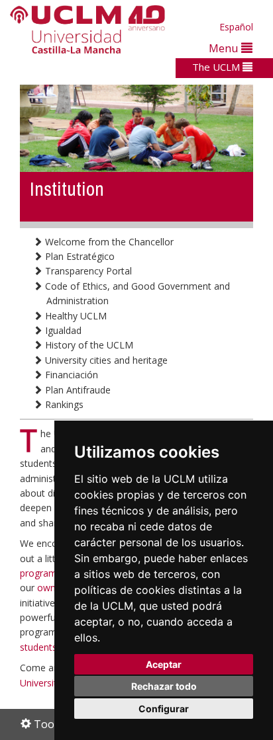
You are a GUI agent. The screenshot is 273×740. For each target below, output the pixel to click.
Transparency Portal (87, 271)
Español (236, 27)
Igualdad (62, 330)
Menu (225, 48)
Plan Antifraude (76, 390)
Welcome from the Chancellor (108, 241)
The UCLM (217, 66)
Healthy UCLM (74, 315)
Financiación (70, 374)
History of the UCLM (87, 345)
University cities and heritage (105, 360)
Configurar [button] (163, 708)
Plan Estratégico (78, 256)
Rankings (62, 404)
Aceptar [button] (164, 664)
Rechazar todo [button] (164, 686)
